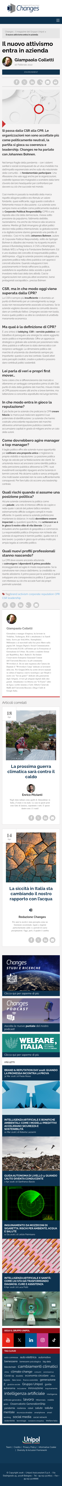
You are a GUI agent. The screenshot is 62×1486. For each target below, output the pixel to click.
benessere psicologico (30, 1361)
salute (39, 1407)
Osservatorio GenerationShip (27, 1403)
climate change (21, 1371)
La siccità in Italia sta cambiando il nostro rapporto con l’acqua (31, 893)
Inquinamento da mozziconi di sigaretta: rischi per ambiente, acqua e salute (30, 1228)
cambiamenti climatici (38, 1366)
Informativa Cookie (47, 1447)
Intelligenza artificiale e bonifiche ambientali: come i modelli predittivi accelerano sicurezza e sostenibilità (30, 1124)
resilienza (21, 1408)
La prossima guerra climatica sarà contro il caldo (31, 771)
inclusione (21, 1388)
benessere (11, 1361)
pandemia (9, 1408)
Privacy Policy (29, 1447)
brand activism (19, 594)
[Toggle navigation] (58, 20)
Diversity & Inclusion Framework (32, 1450)
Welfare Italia (51, 1421)
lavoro (28, 1399)
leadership (14, 597)
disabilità (19, 1376)
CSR (4, 597)
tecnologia (21, 1421)
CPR (57, 594)
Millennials (40, 1400)
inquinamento (51, 1388)
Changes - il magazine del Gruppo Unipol (24, 32)
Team (8, 1447)
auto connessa (11, 1357)
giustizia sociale (13, 1385)
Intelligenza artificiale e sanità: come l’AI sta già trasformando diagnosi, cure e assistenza (27, 1281)
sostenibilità (9, 1421)
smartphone (39, 1412)
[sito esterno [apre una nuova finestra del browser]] (31, 1440)
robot (30, 1408)
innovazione (35, 1388)
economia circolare (37, 1375)
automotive (44, 1357)
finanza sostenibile (30, 1380)
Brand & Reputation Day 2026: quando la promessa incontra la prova (31, 1072)
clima (6, 1372)
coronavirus (48, 1372)
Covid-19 (9, 1375)
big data (47, 1361)
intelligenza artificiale (24, 1393)
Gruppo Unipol (32, 1384)
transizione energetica (36, 1421)
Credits (17, 1447)
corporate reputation (41, 594)
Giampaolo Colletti (34, 59)
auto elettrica (28, 1357)
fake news (16, 1380)
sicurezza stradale (24, 1412)
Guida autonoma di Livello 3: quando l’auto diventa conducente (30, 1177)
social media (22, 1417)
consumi (37, 1372)
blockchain (10, 1367)
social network (40, 1417)
